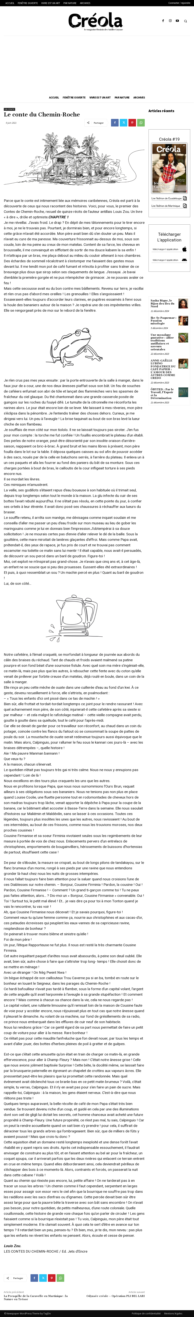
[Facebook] (163, 20)
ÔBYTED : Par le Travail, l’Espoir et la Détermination (162, 394)
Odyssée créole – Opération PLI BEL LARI (115, 1296)
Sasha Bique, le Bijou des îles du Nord (162, 303)
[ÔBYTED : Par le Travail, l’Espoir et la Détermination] (183, 392)
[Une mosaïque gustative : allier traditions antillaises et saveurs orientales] (183, 338)
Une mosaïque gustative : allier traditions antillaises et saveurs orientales (162, 342)
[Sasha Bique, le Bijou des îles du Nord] (183, 303)
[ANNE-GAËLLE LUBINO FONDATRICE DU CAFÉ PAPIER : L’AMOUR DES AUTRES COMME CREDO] (183, 363)
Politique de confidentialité (146, 1313)
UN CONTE (9, 109)
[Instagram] (170, 20)
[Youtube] (177, 20)
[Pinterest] (132, 122)
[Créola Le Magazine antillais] (97, 21)
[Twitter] (123, 122)
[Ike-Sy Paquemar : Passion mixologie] (183, 321)
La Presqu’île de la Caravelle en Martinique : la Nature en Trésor (36, 1297)
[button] (185, 21)
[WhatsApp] (141, 122)
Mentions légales (173, 1313)
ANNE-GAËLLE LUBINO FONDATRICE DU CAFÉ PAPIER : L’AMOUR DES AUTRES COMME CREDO (163, 369)
